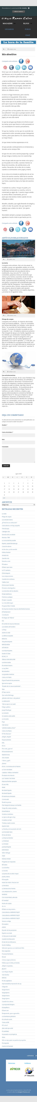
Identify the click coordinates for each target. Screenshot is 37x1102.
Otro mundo (5, 757)
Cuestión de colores (7, 1001)
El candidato (5, 1031)
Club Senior (5, 725)
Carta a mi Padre (6, 677)
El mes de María (6, 835)
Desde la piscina (6, 802)
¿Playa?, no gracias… (7, 966)
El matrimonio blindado (8, 796)
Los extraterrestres (8, 375)
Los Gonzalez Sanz (7, 832)
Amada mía (5, 555)
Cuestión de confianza (8, 579)
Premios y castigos (7, 597)
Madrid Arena (6, 755)
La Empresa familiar (7, 838)
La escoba (5, 871)
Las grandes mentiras (8, 674)
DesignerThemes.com (24, 1092)
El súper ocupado (7, 600)
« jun (4, 498)
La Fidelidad (5, 841)
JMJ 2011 (4, 969)
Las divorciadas (6, 662)
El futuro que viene (7, 567)
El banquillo (5, 879)
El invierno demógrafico (8, 588)
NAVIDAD (4, 894)
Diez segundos (6, 951)
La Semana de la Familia (8, 888)
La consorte (5, 713)
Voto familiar (5, 975)
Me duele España (6, 790)
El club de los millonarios (9, 942)
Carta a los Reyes (7, 731)
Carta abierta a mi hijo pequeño (11, 525)
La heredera (5, 885)
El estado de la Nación (8, 775)
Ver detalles (23, 8)
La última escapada (7, 636)
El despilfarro (5, 1007)
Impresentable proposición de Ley (11, 984)
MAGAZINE (8, 23)
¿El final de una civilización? (9, 523)
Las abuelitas (5, 868)
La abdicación (6, 701)
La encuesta (5, 719)
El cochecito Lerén (7, 1019)
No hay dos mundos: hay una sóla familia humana (16, 609)
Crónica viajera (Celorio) (8, 960)
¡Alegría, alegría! (6, 737)
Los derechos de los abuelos (10, 591)
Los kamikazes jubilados (9, 1016)
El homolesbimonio (7, 751)
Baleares (4, 639)
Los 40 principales (7, 650)
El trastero (5, 564)
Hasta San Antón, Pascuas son (10, 882)
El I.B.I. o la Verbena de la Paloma (11, 766)
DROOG (4, 978)
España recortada (7, 933)
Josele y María (6, 876)
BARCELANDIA (6, 644)
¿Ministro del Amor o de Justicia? (11, 698)
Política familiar (6, 552)
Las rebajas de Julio (7, 972)
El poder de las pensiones (9, 930)
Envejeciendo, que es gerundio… (11, 1013)
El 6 (3, 621)
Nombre (4, 425)
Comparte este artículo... (10, 61)
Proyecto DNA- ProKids (8, 606)
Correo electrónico (7, 432)
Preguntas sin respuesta (8, 862)
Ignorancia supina (7, 683)
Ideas (3, 1037)
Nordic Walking (6, 945)
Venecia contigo (6, 921)
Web (3, 439)
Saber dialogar (6, 853)
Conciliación (5, 615)
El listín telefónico (7, 594)
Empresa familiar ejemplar (9, 781)
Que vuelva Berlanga (8, 695)
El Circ (3, 746)
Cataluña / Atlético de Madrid (10, 772)
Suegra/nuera (5, 990)
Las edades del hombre (8, 627)
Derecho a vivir (6, 561)
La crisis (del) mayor (7, 603)
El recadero (5, 924)
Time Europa (5, 528)
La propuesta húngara (8, 1004)
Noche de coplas (6, 903)
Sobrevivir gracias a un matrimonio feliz (13, 948)
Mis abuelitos (5, 671)
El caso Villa (5, 784)
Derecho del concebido (8, 534)
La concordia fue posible (9, 540)
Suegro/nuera (6, 995)
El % (3, 743)
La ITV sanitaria (6, 570)
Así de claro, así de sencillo (9, 549)
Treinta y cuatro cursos (8, 823)
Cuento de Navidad (7, 1046)
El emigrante (5, 1043)
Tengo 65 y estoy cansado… (9, 808)
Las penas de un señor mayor (10, 874)
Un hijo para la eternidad (9, 936)
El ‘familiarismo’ (6, 612)
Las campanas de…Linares (9, 891)
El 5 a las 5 (5, 1025)
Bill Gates (4, 865)
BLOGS (26, 23)
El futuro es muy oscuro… (9, 909)
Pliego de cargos (7, 319)
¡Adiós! (4, 927)
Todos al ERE (5, 1022)
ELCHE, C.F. (5, 656)
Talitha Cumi (5, 582)
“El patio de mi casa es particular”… (11, 686)
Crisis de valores (6, 546)
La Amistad (5, 844)
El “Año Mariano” (6, 734)
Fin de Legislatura (7, 981)
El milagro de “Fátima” (8, 618)
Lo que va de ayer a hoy (8, 817)
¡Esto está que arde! (7, 1028)
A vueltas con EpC (7, 820)
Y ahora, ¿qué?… (6, 760)
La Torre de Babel (7, 769)
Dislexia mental (6, 859)
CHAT (27, 35)
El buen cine (5, 1010)
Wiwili (3, 787)
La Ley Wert (5, 668)
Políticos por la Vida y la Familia (11, 963)
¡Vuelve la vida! (6, 633)
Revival (4, 957)
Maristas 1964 (6, 537)
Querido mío (5, 558)
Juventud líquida (6, 847)
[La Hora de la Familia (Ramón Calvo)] (18, 17)
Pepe (3, 722)
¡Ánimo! (4, 763)
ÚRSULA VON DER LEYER (8, 659)
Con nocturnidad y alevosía (9, 897)
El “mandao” (5, 900)
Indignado (5, 987)
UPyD (3, 856)
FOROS (28, 29)
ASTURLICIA (5, 647)
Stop (3, 689)
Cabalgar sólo (6, 531)
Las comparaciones (7, 576)
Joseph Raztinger (6, 710)
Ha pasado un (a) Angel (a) (9, 1034)
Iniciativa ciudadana (7, 814)
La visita (5, 263)
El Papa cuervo (6, 692)
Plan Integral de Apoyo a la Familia (11, 805)
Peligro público (6, 707)
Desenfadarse (6, 811)
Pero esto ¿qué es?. (7, 749)
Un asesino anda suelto (8, 716)
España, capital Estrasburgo (9, 543)
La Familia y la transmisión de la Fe (11, 829)
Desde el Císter (6, 653)
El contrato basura (7, 665)
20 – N (3, 906)
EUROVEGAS (5, 850)
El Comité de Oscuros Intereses (10, 624)
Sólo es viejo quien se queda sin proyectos (14, 1040)
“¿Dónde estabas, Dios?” (8, 728)
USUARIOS (9, 29)
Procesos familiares (7, 954)
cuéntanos (30, 1056)
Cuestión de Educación (8, 939)
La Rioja (4, 630)
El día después (6, 573)
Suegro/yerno (6, 998)
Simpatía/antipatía (7, 641)
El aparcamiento (6, 740)
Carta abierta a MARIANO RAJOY (11, 912)
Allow (18, 12)
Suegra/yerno (5, 992)
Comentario (5, 446)
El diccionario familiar (8, 585)
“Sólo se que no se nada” (9, 704)
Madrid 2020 (5, 826)
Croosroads (5, 799)
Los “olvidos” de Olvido (8, 778)
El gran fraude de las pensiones (11, 680)
